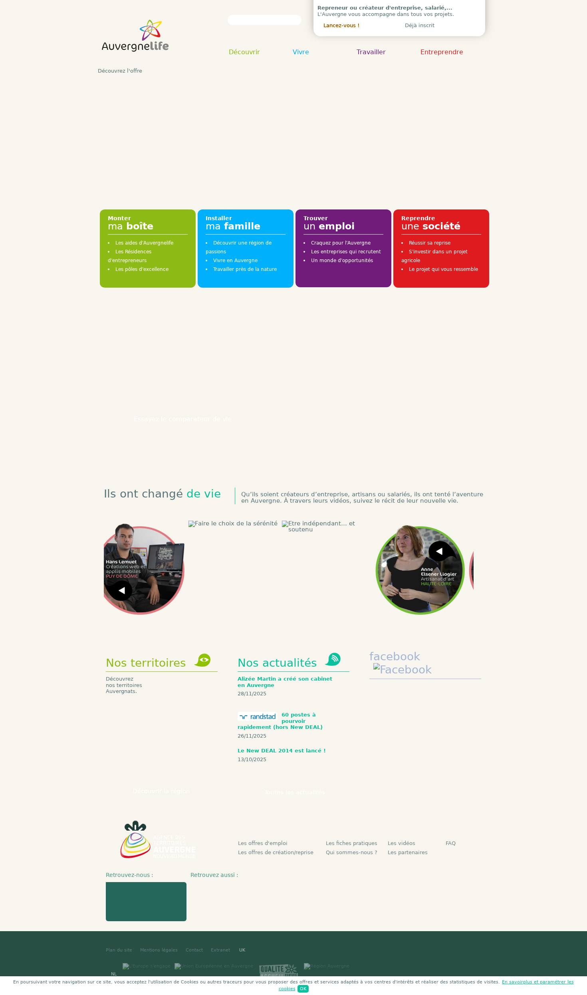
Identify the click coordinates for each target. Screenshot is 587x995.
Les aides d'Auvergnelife (144, 243)
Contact (194, 950)
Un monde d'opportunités (342, 260)
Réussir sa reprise (429, 243)
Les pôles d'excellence (142, 269)
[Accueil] (135, 60)
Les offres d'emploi (263, 843)
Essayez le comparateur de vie (183, 419)
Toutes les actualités (294, 792)
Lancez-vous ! (341, 25)
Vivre (301, 52)
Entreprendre (441, 52)
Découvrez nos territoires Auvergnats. (124, 685)
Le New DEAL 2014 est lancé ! (282, 751)
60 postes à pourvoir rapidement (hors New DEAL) (280, 721)
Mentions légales (159, 950)
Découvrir (244, 52)
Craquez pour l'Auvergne (341, 243)
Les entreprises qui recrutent (346, 252)
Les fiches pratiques (351, 843)
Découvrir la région (161, 791)
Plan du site (119, 950)
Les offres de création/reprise (275, 852)
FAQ (451, 843)
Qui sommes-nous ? (351, 852)
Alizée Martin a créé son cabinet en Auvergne (285, 682)
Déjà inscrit (419, 25)
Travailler (371, 52)
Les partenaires (408, 852)
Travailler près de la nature (245, 269)
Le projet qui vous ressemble (443, 269)
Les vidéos (401, 843)
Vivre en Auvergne (235, 260)
